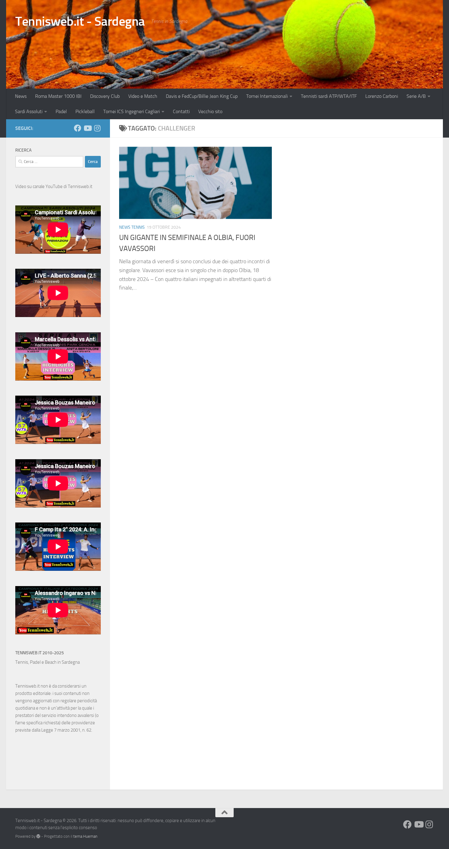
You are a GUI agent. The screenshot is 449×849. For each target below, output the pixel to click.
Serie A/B (416, 96)
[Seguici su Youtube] (87, 128)
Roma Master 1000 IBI (58, 96)
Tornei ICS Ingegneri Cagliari (131, 111)
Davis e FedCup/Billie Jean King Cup (202, 96)
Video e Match (142, 96)
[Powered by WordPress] (38, 836)
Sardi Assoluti (28, 111)
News (21, 96)
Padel (61, 111)
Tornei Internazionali (267, 96)
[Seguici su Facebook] (77, 128)
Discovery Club (105, 96)
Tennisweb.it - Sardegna (80, 21)
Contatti (181, 111)
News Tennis (132, 227)
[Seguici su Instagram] (97, 128)
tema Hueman (85, 836)
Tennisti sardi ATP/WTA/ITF (329, 96)
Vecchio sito (210, 111)
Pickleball (85, 111)
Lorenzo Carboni (381, 96)
